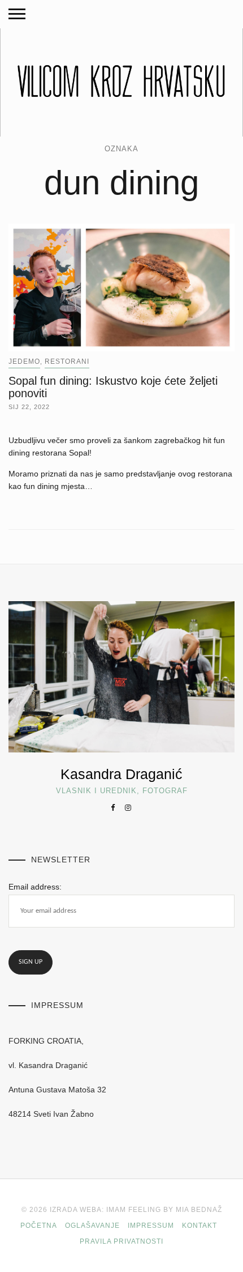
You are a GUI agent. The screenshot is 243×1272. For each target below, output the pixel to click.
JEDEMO (24, 361)
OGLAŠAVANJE (92, 1226)
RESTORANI (67, 361)
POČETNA (38, 1226)
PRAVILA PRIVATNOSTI (121, 1241)
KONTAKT (199, 1226)
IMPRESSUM (151, 1226)
